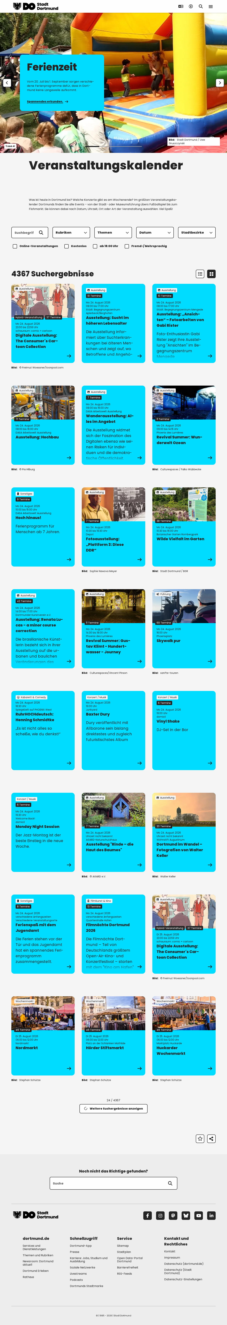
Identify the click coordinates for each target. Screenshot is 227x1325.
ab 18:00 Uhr (109, 246)
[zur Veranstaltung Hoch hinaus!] (43, 527)
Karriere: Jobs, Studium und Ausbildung (88, 1260)
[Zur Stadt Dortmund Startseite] (35, 6)
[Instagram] (160, 1215)
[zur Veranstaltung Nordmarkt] (43, 1035)
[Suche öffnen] (200, 6)
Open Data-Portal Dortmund (130, 1260)
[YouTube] (198, 1215)
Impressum (172, 1258)
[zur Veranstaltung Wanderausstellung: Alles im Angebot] (113, 425)
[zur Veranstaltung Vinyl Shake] (184, 730)
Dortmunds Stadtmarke (86, 1286)
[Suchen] (41, 232)
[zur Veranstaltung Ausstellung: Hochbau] (43, 425)
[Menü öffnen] (210, 6)
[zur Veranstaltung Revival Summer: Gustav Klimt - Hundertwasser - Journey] (113, 628)
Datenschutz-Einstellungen (183, 1279)
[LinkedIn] (211, 1215)
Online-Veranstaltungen (39, 246)
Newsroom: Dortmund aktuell (38, 1263)
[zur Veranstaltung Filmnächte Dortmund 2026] (113, 934)
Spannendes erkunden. (45, 101)
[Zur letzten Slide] (7, 83)
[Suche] (170, 1183)
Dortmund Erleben (36, 1271)
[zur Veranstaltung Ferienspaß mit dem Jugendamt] (43, 934)
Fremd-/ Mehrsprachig (149, 246)
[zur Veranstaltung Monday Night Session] (43, 832)
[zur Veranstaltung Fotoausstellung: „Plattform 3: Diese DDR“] (113, 527)
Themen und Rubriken (38, 1255)
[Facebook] (147, 1215)
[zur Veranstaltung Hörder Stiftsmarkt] (113, 1035)
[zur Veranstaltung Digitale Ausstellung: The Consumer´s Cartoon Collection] (43, 323)
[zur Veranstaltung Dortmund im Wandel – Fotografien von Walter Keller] (184, 832)
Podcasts (76, 1280)
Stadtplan (124, 1252)
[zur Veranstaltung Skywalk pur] (184, 628)
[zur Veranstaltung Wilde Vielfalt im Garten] (184, 527)
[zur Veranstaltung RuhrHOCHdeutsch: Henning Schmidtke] (43, 730)
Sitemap (123, 1246)
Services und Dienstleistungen (34, 1247)
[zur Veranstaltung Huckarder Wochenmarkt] (184, 1035)
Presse (74, 1252)
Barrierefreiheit (127, 1267)
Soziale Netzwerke (82, 1267)
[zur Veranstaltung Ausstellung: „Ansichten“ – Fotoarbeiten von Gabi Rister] (184, 323)
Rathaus (28, 1277)
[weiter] (220, 83)
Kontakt (169, 1251)
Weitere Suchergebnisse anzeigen (116, 1109)
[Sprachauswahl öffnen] (181, 6)
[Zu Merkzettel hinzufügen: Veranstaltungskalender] (200, 1139)
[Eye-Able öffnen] (191, 6)
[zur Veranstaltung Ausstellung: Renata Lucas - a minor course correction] (43, 628)
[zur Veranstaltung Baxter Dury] (113, 730)
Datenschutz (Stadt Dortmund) (178, 1271)
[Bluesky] (186, 1215)
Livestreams (78, 1274)
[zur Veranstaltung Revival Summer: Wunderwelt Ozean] (184, 425)
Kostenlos (79, 246)
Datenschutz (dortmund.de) (184, 1264)
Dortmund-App (81, 1246)
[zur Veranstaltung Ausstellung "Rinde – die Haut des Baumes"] (113, 832)
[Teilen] (211, 1139)
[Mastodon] (173, 1215)
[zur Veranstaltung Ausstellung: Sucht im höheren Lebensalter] (113, 323)
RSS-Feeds (124, 1274)
